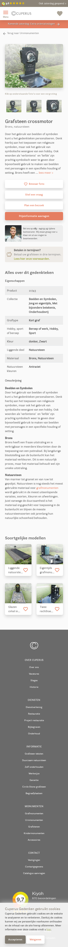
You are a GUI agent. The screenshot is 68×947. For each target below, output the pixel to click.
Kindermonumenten (34, 833)
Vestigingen (34, 859)
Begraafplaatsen (34, 793)
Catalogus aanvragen (34, 873)
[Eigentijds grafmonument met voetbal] (49, 554)
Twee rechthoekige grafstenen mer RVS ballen (47, 609)
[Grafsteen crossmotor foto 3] (54, 106)
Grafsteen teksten (34, 753)
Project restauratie (34, 720)
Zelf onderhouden (34, 766)
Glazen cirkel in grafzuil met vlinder (15, 609)
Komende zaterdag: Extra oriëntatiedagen (34, 24)
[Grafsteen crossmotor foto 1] (14, 106)
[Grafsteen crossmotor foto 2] (34, 106)
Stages (34, 680)
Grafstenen (34, 826)
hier (49, 929)
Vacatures (34, 673)
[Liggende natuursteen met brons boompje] (18, 554)
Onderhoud (34, 733)
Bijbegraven (34, 726)
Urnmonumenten (34, 820)
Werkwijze (34, 773)
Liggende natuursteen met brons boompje (15, 570)
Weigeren (35, 939)
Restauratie (34, 713)
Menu (5, 13)
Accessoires (34, 839)
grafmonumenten (47, 488)
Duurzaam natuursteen (34, 760)
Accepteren (15, 939)
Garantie (34, 780)
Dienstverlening (34, 707)
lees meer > (46, 173)
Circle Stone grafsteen (34, 786)
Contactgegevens (34, 866)
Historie (34, 686)
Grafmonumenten (34, 813)
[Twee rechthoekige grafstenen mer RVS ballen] (49, 593)
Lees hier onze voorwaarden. (32, 259)
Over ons (34, 667)
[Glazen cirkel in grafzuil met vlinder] (18, 593)
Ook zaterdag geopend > (52, 3)
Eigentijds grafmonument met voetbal (47, 570)
